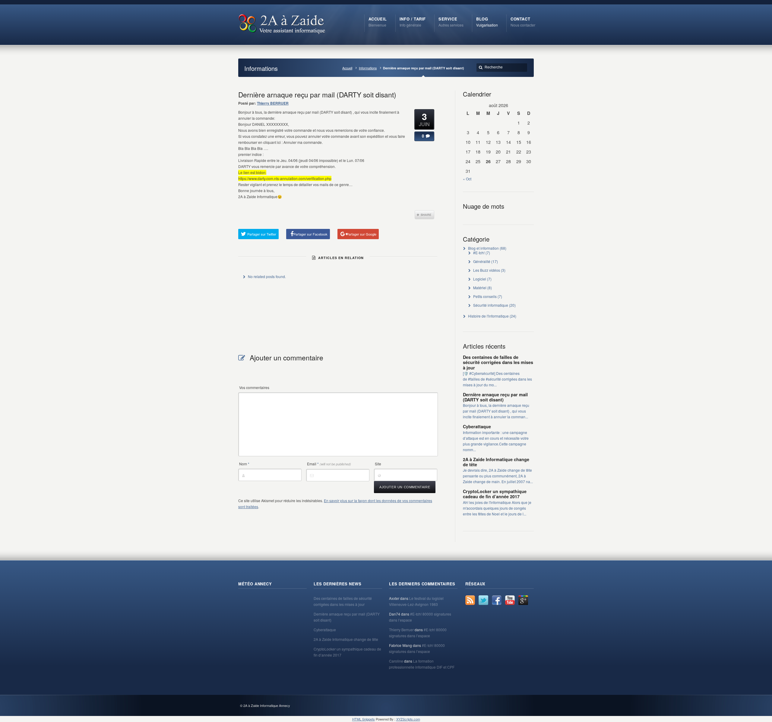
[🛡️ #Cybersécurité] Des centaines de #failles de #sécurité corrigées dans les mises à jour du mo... (497, 379)
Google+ (523, 600)
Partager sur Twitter (261, 234)
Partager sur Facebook (310, 234)
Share (424, 214)
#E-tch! (479, 252)
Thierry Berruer (401, 629)
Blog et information (483, 248)
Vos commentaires (254, 387)
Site (378, 463)
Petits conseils (485, 296)
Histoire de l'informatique (488, 315)
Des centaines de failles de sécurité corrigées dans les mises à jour (498, 362)
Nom (244, 463)
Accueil (347, 68)
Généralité (481, 261)
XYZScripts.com (408, 719)
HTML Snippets (363, 719)
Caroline (396, 660)
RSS (470, 600)
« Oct (467, 178)
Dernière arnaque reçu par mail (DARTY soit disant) (495, 397)
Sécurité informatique (490, 305)
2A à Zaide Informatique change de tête (496, 461)
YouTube (510, 600)
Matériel (479, 287)
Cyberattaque (477, 426)
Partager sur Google (361, 234)
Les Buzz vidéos (486, 270)
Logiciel (479, 278)
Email (329, 463)
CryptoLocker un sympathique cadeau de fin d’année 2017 (495, 493)
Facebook (496, 600)
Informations (368, 68)
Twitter (483, 600)
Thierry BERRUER (273, 103)
